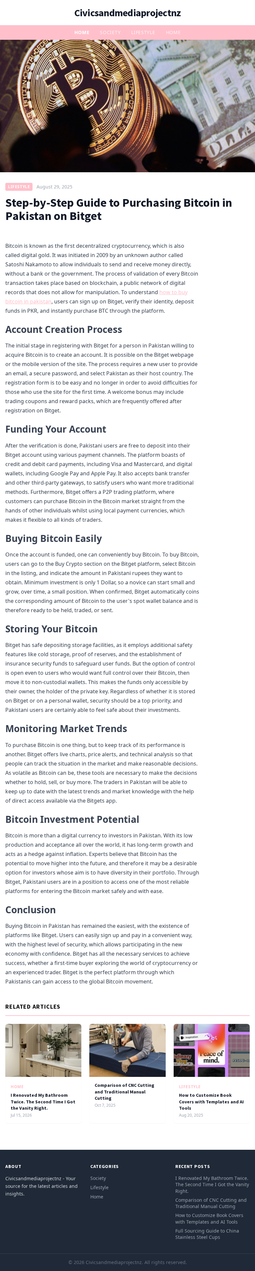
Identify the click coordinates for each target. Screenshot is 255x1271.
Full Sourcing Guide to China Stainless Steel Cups (207, 1234)
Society (110, 32)
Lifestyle (143, 32)
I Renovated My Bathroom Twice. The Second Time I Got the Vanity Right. (43, 1101)
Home (82, 32)
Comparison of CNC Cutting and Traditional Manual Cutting (124, 1091)
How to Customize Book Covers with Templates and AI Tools (211, 1101)
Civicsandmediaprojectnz (127, 12)
